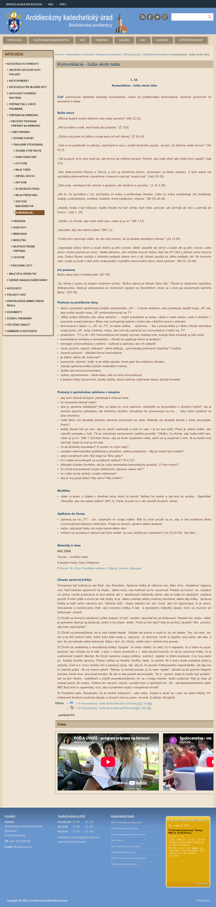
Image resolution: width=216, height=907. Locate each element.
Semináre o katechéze (22, 331)
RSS (142, 17)
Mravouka (20, 234)
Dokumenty (14, 312)
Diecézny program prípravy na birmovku (25, 123)
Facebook (150, 17)
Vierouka (19, 221)
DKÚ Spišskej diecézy (123, 852)
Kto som (21, 163)
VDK (82, 40)
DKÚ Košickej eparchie (124, 864)
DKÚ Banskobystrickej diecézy (128, 834)
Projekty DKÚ (16, 294)
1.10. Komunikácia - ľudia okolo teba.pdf (113, 708)
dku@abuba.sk (22, 846)
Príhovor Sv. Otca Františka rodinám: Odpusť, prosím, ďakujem (99, 568)
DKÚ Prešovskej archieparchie (128, 858)
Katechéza (14, 40)
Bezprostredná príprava (24, 248)
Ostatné (19, 257)
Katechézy (14, 288)
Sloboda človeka (27, 189)
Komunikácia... (25, 212)
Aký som (20, 182)
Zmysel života (24, 176)
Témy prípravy (132, 54)
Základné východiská (156, 54)
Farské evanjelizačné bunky (28, 280)
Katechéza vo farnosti (80, 54)
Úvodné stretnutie (28, 150)
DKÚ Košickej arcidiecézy (125, 846)
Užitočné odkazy (191, 40)
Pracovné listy (21, 265)
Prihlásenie (202, 900)
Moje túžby (23, 169)
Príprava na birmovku (108, 54)
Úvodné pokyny (23, 138)
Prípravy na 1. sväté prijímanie (22, 106)
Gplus (164, 17)
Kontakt (162, 40)
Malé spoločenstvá (22, 274)
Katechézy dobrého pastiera (22, 95)
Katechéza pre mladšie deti (27, 87)
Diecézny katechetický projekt (24, 72)
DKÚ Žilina (117, 840)
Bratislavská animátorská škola (25, 303)
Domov (59, 54)
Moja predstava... (27, 195)
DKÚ (143, 40)
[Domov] (66, 31)
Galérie (124, 40)
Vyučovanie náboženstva (51, 40)
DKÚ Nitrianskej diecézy (124, 828)
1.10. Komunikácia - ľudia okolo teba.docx (113, 703)
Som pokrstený (25, 157)
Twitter (157, 17)
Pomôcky (102, 40)
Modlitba (19, 240)
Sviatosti (19, 227)
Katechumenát (19, 80)
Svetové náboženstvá (24, 203)
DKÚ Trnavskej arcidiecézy (126, 822)
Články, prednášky (19, 318)
